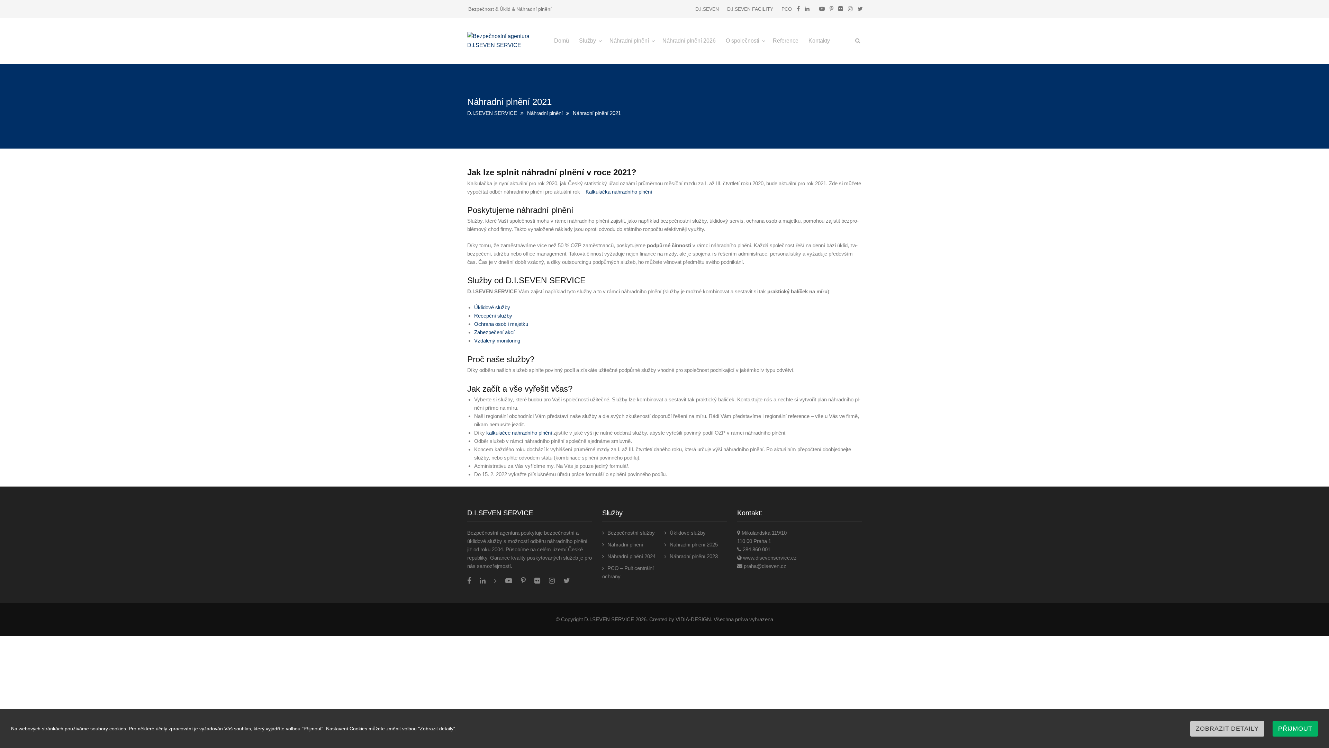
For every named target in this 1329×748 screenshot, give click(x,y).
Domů (561, 41)
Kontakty (819, 41)
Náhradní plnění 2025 (694, 544)
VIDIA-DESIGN (693, 619)
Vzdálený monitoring (497, 341)
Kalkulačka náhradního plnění (619, 192)
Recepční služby (493, 316)
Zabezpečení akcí (494, 332)
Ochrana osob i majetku (501, 324)
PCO (786, 9)
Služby (587, 41)
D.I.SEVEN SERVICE (492, 113)
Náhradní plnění (629, 41)
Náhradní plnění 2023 (694, 556)
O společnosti (742, 41)
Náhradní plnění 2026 (689, 41)
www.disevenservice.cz (770, 558)
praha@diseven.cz (765, 566)
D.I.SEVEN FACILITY (750, 9)
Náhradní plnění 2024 (631, 556)
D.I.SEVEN (707, 9)
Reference (785, 41)
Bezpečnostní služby (631, 533)
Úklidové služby (492, 307)
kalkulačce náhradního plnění (519, 433)
